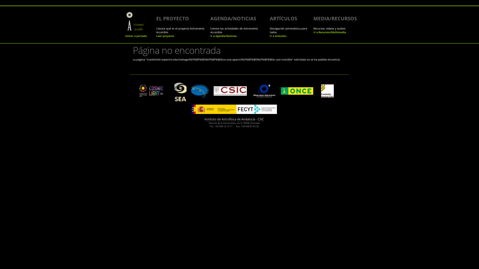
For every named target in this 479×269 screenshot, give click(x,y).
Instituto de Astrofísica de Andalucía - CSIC (234, 119)
